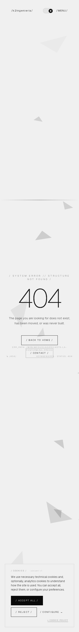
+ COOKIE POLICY (57, 620)
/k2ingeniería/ (22, 10)
